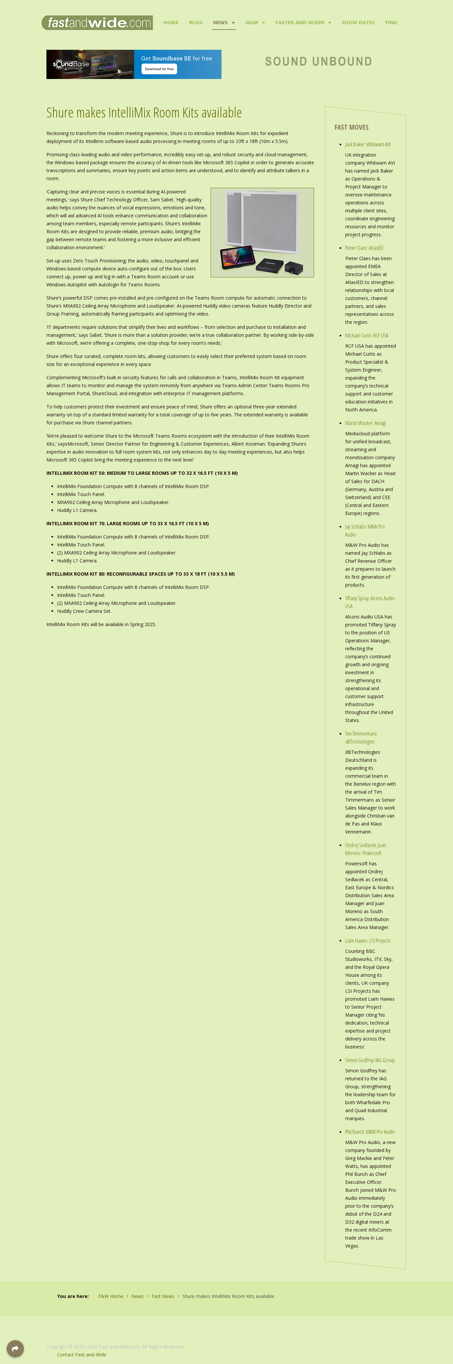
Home (170, 22)
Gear (251, 22)
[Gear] (262, 22)
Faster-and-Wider (300, 22)
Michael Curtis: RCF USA (366, 335)
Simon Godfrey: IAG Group (370, 1060)
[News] (232, 22)
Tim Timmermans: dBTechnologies (361, 737)
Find (391, 22)
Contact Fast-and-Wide (81, 1354)
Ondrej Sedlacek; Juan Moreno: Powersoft (365, 849)
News (220, 22)
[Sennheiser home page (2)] (134, 64)
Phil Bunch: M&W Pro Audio (370, 1131)
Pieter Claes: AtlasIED (364, 247)
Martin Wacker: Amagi (365, 423)
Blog (196, 22)
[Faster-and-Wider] (329, 22)
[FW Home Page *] (319, 60)
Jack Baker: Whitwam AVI (368, 144)
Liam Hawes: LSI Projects (368, 940)
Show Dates (358, 22)
